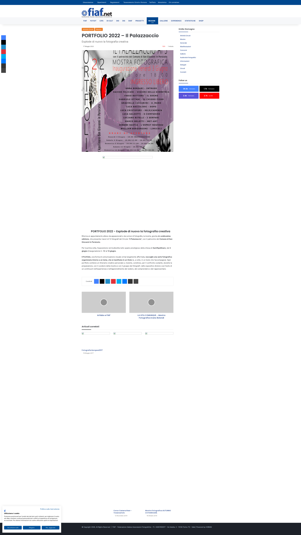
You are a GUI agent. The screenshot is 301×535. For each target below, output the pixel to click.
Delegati (183, 65)
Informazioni (184, 61)
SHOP (201, 21)
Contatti (183, 72)
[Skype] (119, 281)
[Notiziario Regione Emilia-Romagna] (97, 12)
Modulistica (162, 2)
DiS (123, 21)
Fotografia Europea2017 (92, 350)
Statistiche (190, 21)
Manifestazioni (185, 46)
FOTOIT (93, 21)
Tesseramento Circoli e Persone (135, 2)
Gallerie (164, 21)
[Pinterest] (113, 281)
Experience (176, 21)
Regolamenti (114, 2)
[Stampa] (136, 281)
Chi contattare (174, 2)
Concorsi (183, 50)
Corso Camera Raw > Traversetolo (122, 511)
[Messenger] (124, 281)
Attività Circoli (88, 29)
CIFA (101, 21)
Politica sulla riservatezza (49, 509)
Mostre (98, 29)
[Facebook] (96, 281)
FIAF (85, 21)
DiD (117, 21)
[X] (102, 281)
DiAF (130, 21)
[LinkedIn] (107, 281)
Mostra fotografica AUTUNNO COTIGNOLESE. (158, 511)
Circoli (182, 68)
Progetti (139, 21)
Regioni (151, 21)
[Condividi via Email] (130, 281)
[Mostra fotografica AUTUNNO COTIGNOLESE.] (159, 420)
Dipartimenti (101, 2)
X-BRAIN (209, 527)
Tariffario (152, 2)
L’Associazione (88, 2)
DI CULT (110, 21)
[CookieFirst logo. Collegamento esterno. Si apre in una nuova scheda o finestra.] (5, 511)
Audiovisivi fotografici (188, 57)
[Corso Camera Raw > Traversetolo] (127, 420)
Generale (183, 43)
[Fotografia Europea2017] (96, 340)
